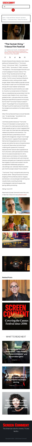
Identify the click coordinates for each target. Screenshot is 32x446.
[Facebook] (5, 57)
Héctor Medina (16, 52)
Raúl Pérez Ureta (24, 52)
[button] (3, 290)
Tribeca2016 (16, 53)
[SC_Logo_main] (16, 424)
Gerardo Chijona (8, 52)
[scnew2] (8, 2)
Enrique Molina (22, 51)
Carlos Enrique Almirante (13, 51)
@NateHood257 (22, 195)
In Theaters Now (19, 385)
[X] (10, 57)
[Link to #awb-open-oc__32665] (13, 10)
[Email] (24, 57)
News (19, 360)
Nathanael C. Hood (23, 49)
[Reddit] (15, 57)
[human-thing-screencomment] (16, 24)
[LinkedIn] (19, 57)
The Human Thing (8, 53)
